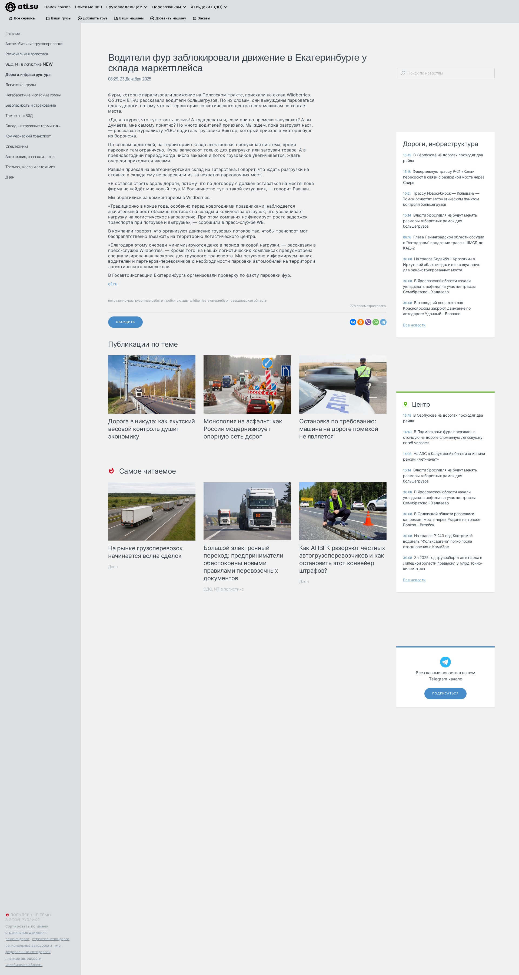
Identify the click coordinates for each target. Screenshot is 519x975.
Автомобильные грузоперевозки (33, 43)
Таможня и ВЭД (19, 115)
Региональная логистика (26, 54)
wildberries (198, 300)
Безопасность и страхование (30, 105)
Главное (12, 33)
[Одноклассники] (360, 322)
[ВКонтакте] (353, 322)
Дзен (9, 177)
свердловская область (249, 300)
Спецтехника (16, 146)
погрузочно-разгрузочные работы (135, 300)
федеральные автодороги (28, 952)
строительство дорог (50, 939)
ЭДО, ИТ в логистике (23, 64)
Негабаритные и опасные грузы (33, 95)
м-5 (58, 945)
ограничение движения (25, 932)
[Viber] (368, 322)
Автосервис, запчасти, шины (30, 156)
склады (182, 300)
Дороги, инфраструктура (27, 74)
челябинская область (23, 965)
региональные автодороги (28, 945)
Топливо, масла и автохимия (30, 166)
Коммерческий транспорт (28, 136)
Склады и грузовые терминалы (33, 125)
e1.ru (112, 283)
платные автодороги (23, 958)
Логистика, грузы (20, 84)
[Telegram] (383, 322)
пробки (169, 300)
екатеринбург (218, 300)
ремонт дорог (17, 939)
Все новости (414, 325)
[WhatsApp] (375, 322)
